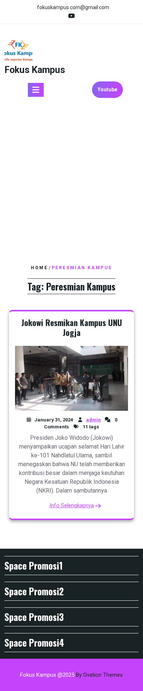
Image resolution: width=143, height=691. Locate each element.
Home (39, 267)
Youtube (107, 89)
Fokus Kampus (34, 70)
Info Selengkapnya (72, 505)
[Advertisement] (71, 184)
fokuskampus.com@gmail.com (73, 7)
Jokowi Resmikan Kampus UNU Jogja (71, 328)
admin (93, 420)
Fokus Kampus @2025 (71, 675)
